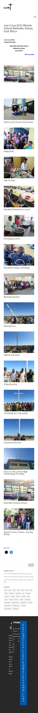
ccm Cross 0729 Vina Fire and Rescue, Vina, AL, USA (18, 577)
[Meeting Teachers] (19, 295)
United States (8, 608)
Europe (12, 596)
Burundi (28, 593)
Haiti (28, 596)
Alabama (11, 593)
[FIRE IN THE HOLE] (19, 353)
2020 (6, 590)
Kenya (16, 599)
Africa (6, 593)
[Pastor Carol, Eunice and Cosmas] (19, 120)
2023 (18, 590)
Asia (23, 593)
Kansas (11, 599)
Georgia (23, 596)
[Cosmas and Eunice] (19, 440)
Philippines (23, 602)
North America (15, 602)
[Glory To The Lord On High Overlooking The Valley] (19, 469)
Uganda (24, 605)
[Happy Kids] (19, 149)
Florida (18, 596)
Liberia (21, 599)
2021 (10, 590)
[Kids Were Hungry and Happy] (19, 265)
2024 (22, 590)
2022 (14, 590)
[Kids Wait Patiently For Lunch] (19, 207)
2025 (27, 590)
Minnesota (27, 599)
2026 (31, 590)
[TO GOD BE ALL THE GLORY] (19, 411)
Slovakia (30, 602)
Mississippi (7, 602)
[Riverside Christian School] (19, 501)
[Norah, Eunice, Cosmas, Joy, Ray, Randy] (19, 530)
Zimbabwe (16, 608)
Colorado (7, 596)
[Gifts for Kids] (19, 178)
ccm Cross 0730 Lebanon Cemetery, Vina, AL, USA (18, 574)
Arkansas (18, 593)
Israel (6, 599)
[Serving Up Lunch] (19, 236)
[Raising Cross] (19, 324)
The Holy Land (16, 605)
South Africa (8, 605)
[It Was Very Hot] (19, 382)
